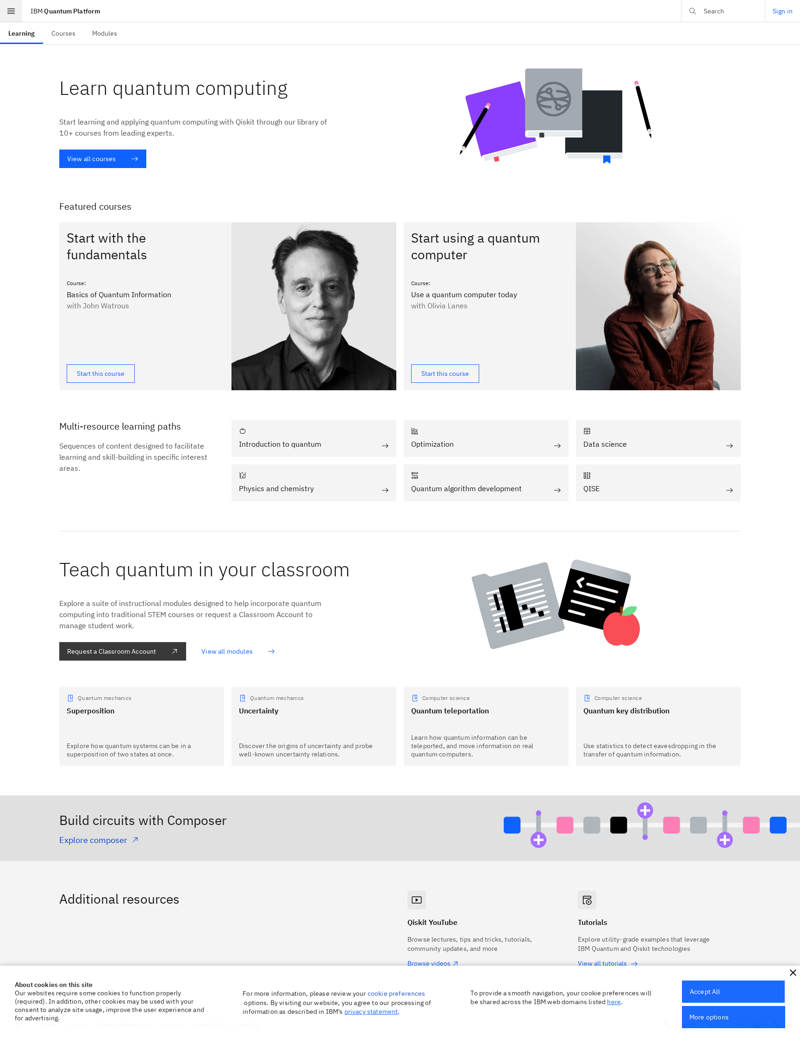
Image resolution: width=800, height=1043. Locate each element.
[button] (793, 972)
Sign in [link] (783, 11)
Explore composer (93, 840)
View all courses (91, 159)
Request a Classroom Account (111, 651)
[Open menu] (11, 11)
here (614, 1002)
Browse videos (428, 963)
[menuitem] (21, 33)
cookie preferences (396, 993)
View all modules (227, 651)
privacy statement (371, 1011)
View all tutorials (602, 963)
